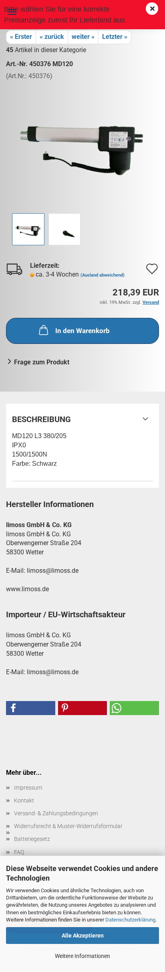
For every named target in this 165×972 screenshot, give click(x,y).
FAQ (19, 852)
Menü (12, 12)
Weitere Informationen (82, 956)
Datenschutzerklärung (130, 920)
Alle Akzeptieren (83, 935)
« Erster (21, 36)
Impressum (28, 787)
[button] (30, 708)
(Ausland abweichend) (102, 275)
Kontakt (24, 800)
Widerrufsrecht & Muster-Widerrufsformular (68, 826)
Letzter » (114, 36)
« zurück (52, 36)
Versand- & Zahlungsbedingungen (56, 813)
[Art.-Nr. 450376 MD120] (82, 140)
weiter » (83, 36)
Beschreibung (41, 419)
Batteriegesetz (32, 839)
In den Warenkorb (82, 331)
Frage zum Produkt (41, 362)
